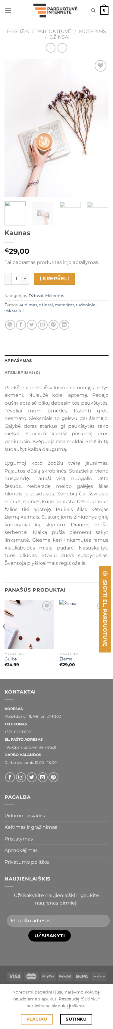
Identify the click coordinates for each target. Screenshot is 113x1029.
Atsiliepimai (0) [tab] (22, 372)
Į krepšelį (54, 278)
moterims (64, 305)
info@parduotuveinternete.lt (30, 747)
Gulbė (11, 659)
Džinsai (59, 37)
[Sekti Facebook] (10, 777)
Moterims (92, 31)
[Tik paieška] (93, 10)
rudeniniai (86, 305)
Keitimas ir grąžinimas (31, 827)
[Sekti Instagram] (21, 777)
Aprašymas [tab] (18, 360)
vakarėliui (14, 311)
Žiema (66, 659)
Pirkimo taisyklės (25, 816)
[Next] (98, 128)
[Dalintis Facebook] (21, 325)
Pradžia (18, 31)
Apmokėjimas (21, 850)
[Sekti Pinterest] (53, 777)
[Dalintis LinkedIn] (64, 325)
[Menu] (8, 10)
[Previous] (14, 128)
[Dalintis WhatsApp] (10, 325)
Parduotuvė (53, 31)
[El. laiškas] (43, 777)
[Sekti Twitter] (32, 777)
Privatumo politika (27, 862)
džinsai (46, 305)
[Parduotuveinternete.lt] (56, 11)
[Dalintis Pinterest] (53, 325)
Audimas (28, 305)
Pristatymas (19, 839)
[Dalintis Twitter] (32, 325)
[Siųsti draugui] (43, 325)
